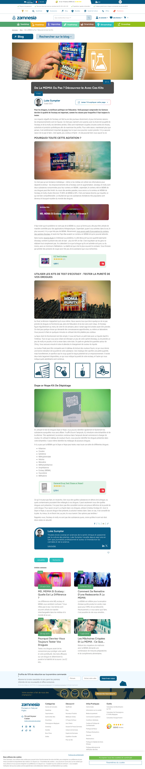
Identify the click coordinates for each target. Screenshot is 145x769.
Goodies (47, 730)
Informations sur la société (93, 710)
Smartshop (48, 720)
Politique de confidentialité (44, 685)
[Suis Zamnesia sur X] (34, 727)
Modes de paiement (91, 713)
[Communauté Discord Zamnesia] (30, 730)
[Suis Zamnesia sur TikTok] (22, 730)
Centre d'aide (90, 707)
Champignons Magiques (52, 723)
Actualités (41, 560)
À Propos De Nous (71, 720)
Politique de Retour (91, 729)
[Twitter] (106, 545)
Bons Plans (48, 733)
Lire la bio (52, 546)
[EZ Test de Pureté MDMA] (72, 299)
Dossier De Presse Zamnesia (74, 726)
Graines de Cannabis (51, 707)
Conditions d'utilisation (60, 685)
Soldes (47, 736)
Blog (67, 710)
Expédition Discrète (71, 736)
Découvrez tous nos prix (105, 694)
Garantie (88, 735)
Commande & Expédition (93, 717)
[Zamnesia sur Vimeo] (30, 727)
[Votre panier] (126, 17)
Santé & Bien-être (50, 717)
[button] (38, 102)
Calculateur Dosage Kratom (114, 718)
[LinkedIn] (103, 545)
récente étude (49, 238)
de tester (65, 130)
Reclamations (90, 738)
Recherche (56, 560)
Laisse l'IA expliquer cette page (93, 102)
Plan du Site (69, 740)
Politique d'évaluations (92, 732)
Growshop (48, 726)
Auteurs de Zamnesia (72, 730)
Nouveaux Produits (71, 713)
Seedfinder (69, 707)
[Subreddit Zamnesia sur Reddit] (26, 730)
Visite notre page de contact (32, 721)
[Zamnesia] (31, 18)
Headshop (48, 710)
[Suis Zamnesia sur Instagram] (26, 727)
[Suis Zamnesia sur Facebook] (22, 727)
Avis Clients (69, 723)
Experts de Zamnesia (72, 733)
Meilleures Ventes (71, 717)
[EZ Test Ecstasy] (72, 160)
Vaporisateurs (49, 713)
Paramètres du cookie (115, 762)
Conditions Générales (92, 720)
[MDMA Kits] (72, 61)
